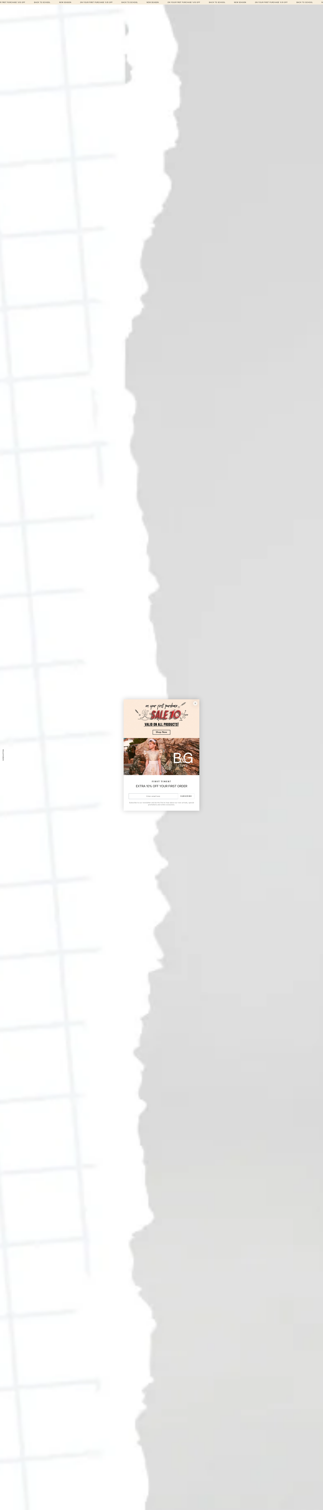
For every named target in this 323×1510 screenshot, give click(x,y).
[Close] (195, 703)
